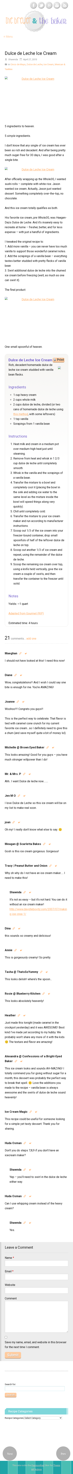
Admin (36, 1469)
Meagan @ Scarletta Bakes (23, 844)
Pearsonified (38, 1465)
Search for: (10, 1384)
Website (10, 1285)
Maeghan (11, 653)
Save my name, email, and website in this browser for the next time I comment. (35, 1345)
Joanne (10, 701)
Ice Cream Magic (16, 1111)
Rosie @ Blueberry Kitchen (22, 993)
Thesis (56, 1465)
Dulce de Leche (35, 64)
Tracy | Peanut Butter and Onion (26, 865)
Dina (8, 928)
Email (9, 1271)
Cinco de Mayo (18, 64)
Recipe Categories (14, 1418)
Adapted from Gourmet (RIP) (26, 613)
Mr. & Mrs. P (13, 774)
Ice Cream (49, 64)
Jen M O (10, 795)
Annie (8, 950)
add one (31, 638)
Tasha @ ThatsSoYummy (21, 972)
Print (60, 359)
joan (7, 822)
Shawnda (15, 892)
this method (20, 414)
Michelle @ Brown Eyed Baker (24, 747)
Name (9, 1258)
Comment (11, 1298)
